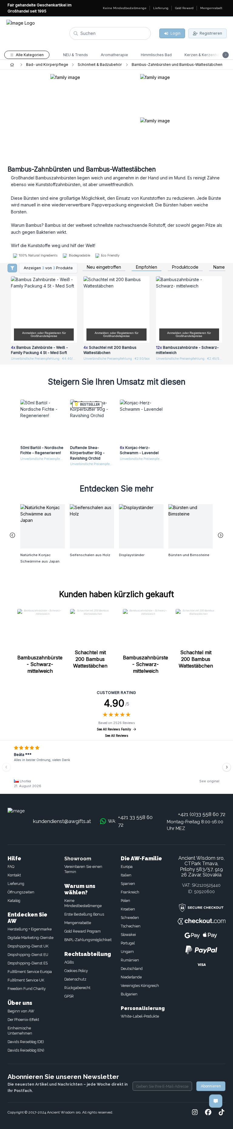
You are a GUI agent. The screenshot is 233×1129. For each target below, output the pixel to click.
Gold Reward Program (82, 931)
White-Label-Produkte (140, 1016)
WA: (130, 821)
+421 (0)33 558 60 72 (201, 814)
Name (219, 267)
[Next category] (221, 535)
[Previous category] (12, 535)
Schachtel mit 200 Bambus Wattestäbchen (90, 659)
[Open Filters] (12, 268)
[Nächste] (226, 767)
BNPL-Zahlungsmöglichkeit (88, 939)
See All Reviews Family (114, 729)
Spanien (128, 883)
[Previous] (6, 767)
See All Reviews (116, 736)
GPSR (69, 996)
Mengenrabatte (77, 922)
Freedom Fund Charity (27, 988)
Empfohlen (146, 267)
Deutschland (132, 968)
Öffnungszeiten (21, 892)
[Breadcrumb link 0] (12, 64)
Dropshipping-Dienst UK (28, 946)
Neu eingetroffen (104, 267)
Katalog (14, 900)
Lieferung (16, 883)
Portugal (128, 943)
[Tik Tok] (221, 1112)
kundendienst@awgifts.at (62, 821)
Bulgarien (129, 994)
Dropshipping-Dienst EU (28, 954)
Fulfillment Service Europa (30, 971)
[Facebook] (208, 1112)
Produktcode (185, 267)
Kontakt (14, 875)
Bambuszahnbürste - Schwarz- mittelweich (39, 664)
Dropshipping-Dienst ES (28, 963)
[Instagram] (195, 1112)
